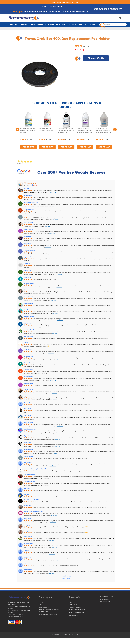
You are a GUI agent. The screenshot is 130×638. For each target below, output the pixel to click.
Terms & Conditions (106, 596)
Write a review (66, 578)
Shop (7, 29)
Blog (71, 618)
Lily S (25, 396)
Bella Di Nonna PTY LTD (31, 500)
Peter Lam (27, 505)
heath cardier (28, 376)
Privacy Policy (105, 602)
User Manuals (43, 607)
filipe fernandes (29, 223)
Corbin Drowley (29, 356)
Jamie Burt (27, 243)
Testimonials (73, 615)
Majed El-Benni (28, 370)
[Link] (23, 18)
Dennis (26, 342)
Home (3, 29)
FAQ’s (40, 605)
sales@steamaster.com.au (15, 616)
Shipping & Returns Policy (48, 614)
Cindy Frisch (27, 349)
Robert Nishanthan (30, 363)
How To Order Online (76, 612)
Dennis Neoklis (28, 456)
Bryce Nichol (28, 436)
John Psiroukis (28, 303)
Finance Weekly (96, 58)
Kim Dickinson (28, 336)
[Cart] (120, 18)
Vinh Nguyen (28, 195)
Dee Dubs (27, 290)
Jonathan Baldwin (29, 250)
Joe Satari (27, 264)
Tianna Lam (27, 323)
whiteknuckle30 (29, 209)
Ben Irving (27, 188)
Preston (26, 550)
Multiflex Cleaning (30, 429)
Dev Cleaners (28, 415)
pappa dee (27, 236)
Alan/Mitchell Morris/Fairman (33, 511)
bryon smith (28, 257)
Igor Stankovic (28, 536)
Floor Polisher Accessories (14, 29)
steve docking (28, 383)
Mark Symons (28, 518)
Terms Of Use (104, 599)
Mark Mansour (28, 422)
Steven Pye (27, 270)
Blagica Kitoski (28, 449)
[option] (39, 68)
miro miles (27, 564)
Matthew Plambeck (30, 330)
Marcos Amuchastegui (31, 202)
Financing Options (75, 607)
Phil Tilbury (27, 408)
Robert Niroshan (29, 403)
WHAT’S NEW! (73, 605)
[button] (17, 129)
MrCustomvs (28, 216)
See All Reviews (66, 576)
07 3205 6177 (115, 9)
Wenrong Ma (28, 569)
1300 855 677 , (12, 614)
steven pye (27, 557)
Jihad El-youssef (29, 297)
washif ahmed (28, 389)
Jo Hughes (27, 525)
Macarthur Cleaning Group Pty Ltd (35, 469)
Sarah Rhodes (28, 543)
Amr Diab (27, 488)
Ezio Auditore (28, 462)
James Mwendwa (29, 475)
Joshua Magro (28, 229)
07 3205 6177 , (21, 614)
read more (53, 192)
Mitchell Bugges (29, 283)
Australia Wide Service (77, 610)
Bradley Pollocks (29, 316)
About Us (72, 602)
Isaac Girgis (27, 277)
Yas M (26, 309)
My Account (43, 602)
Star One (27, 494)
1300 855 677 (100, 9)
